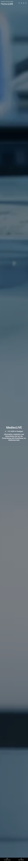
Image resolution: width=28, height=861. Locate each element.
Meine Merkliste (21, 859)
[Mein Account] (23, 3)
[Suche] (19, 3)
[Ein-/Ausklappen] (26, 3)
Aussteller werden (7, 859)
